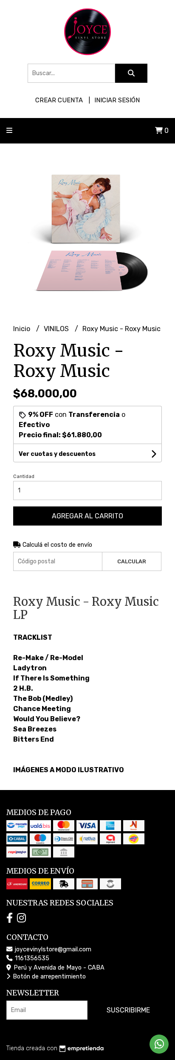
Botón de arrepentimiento (48, 976)
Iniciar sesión (117, 100)
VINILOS (57, 329)
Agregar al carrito (87, 516)
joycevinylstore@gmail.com (52, 949)
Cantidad (23, 476)
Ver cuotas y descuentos (57, 454)
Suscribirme (128, 1010)
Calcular (131, 561)
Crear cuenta (59, 100)
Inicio (22, 329)
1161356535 (31, 958)
